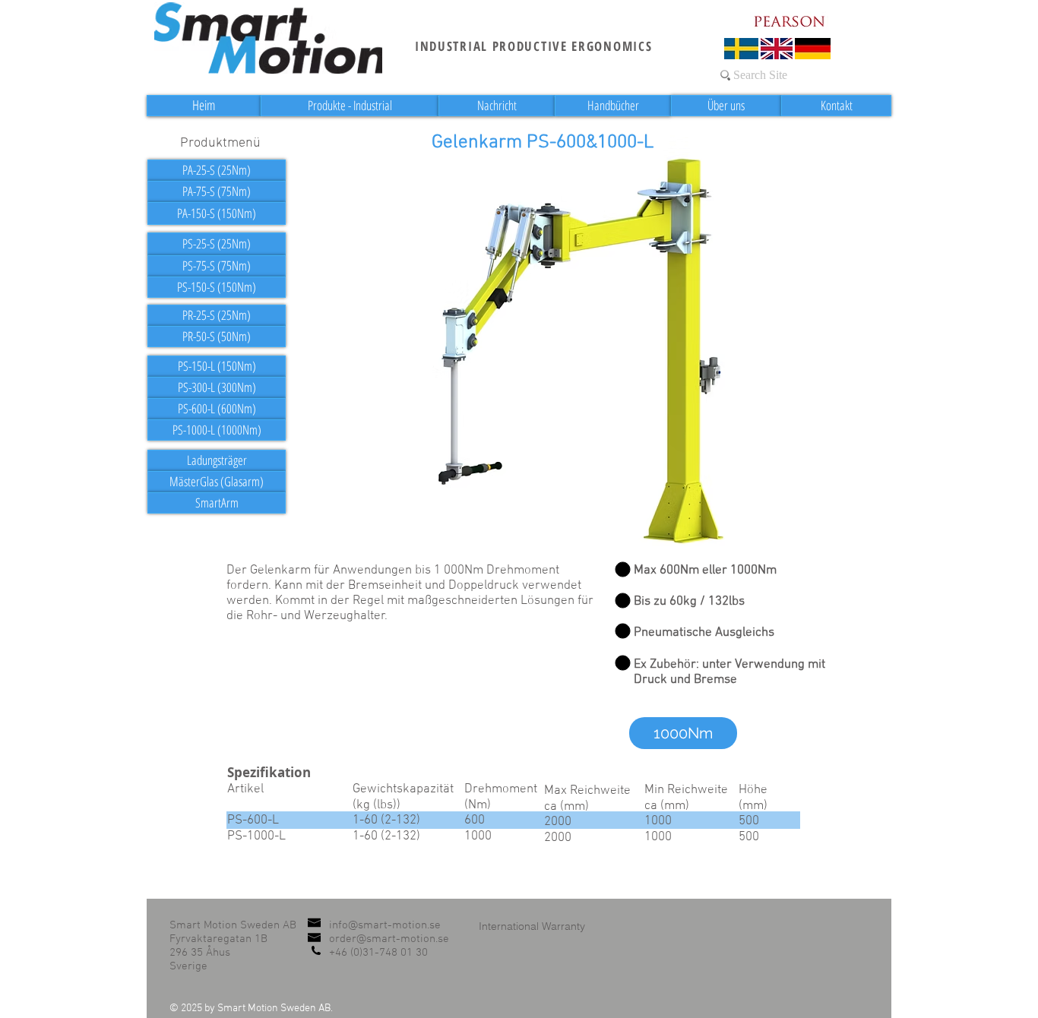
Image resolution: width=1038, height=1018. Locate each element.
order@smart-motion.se (389, 939)
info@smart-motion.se (385, 925)
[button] (683, 733)
